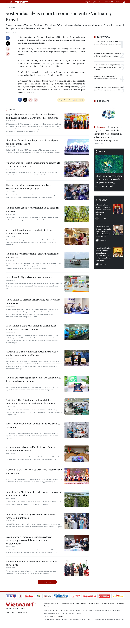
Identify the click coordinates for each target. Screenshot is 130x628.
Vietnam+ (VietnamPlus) (21, 1)
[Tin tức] (29, 596)
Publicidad (120, 603)
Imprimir (8, 49)
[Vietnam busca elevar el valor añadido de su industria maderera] (76, 214)
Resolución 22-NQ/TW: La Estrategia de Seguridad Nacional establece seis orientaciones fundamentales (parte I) (109, 133)
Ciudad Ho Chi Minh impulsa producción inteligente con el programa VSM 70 (32, 142)
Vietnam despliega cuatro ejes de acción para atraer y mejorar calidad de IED (108, 88)
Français (100, 2)
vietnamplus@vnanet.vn (57, 616)
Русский (117, 2)
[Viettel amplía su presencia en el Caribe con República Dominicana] (76, 306)
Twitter (8, 43)
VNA (97, 603)
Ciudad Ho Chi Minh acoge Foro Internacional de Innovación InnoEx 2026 (30, 516)
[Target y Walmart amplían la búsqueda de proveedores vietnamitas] (76, 430)
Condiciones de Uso (67, 603)
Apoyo (83, 603)
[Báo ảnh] (104, 596)
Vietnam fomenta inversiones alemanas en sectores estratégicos (31, 563)
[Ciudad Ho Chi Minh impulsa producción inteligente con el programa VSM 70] (76, 147)
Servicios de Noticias (108, 603)
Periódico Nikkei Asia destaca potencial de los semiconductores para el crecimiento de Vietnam (30, 401)
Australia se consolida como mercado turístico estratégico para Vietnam (107, 54)
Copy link (8, 54)
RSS (77, 603)
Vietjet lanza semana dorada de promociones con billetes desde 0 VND (108, 77)
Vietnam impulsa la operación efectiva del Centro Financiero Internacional (30, 449)
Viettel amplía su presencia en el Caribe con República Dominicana (33, 301)
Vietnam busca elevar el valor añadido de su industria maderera (32, 209)
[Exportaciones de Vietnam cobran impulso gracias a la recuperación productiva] (76, 169)
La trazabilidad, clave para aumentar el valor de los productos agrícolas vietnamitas (31, 327)
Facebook (8, 38)
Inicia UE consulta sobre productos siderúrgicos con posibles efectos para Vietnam (108, 67)
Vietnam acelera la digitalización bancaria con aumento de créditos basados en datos (33, 379)
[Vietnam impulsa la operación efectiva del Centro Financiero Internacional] (76, 453)
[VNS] (61, 596)
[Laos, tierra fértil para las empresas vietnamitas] (76, 284)
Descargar (47, 582)
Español (107, 2)
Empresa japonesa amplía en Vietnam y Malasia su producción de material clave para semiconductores (32, 116)
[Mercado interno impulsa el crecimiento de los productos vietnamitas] (76, 236)
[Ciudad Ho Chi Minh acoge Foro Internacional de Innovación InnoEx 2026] (76, 521)
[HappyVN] (117, 596)
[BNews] (38, 596)
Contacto (47, 606)
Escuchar (103, 218)
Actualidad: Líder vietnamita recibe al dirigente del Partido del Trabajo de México (103, 210)
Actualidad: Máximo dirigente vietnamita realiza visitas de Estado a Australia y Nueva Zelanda (103, 231)
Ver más (13, 109)
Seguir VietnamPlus (65, 100)
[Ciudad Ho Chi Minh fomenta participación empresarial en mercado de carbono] (76, 498)
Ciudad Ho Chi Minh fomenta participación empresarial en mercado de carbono (34, 493)
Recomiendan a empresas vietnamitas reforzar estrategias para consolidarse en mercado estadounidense (29, 540)
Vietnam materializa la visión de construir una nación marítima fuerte (32, 255)
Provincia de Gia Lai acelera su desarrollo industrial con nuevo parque (34, 471)
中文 (112, 1)
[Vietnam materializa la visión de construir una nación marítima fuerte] (76, 260)
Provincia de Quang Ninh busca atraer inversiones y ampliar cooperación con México (32, 353)
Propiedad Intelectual (51, 603)
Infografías (103, 101)
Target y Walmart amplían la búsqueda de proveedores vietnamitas (33, 425)
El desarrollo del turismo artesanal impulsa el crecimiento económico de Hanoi (28, 187)
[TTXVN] (11, 596)
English (94, 2)
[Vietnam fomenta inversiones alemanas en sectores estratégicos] (76, 568)
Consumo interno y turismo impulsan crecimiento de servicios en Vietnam (108, 42)
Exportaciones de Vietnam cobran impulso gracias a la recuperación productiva (33, 164)
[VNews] (20, 596)
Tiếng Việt (87, 2)
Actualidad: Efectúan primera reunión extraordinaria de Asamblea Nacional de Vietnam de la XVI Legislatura (103, 254)
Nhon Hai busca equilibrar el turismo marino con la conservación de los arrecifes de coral (108, 180)
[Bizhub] (47, 596)
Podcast (103, 200)
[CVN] (75, 596)
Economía (10, 8)
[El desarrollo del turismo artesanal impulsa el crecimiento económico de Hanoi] (76, 192)
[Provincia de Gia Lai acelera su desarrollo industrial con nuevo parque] (76, 476)
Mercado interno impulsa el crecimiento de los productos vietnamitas (29, 232)
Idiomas (90, 603)
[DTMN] (89, 596)
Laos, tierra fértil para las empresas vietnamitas (29, 277)
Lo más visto (103, 37)
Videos (102, 151)
